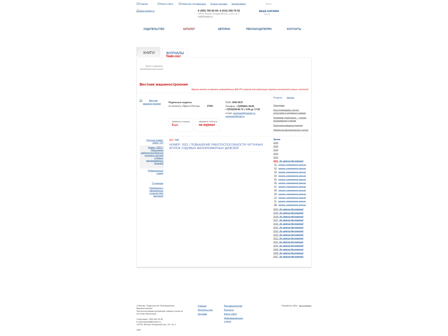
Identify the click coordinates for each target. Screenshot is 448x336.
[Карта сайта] (165, 4)
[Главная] (142, 4)
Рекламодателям (259, 29)
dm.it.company (305, 306)
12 (275, 205)
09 (275, 194)
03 (275, 172)
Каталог (189, 29)
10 (275, 197)
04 (275, 175)
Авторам (224, 29)
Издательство (154, 29)
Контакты (202, 4)
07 (275, 186)
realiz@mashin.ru (205, 16)
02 (275, 168)
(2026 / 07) (154, 141)
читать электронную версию (292, 165)
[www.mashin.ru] (145, 11)
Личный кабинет (239, 4)
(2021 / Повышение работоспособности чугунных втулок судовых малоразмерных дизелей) (152, 155)
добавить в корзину (181, 123)
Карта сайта (230, 314)
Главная (202, 306)
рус (171, 139)
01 (275, 164)
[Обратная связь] (188, 4)
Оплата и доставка (218, 4)
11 (275, 201)
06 (275, 183)
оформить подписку (208, 123)
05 (275, 179)
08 (275, 190)
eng (177, 139)
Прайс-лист (173, 55)
